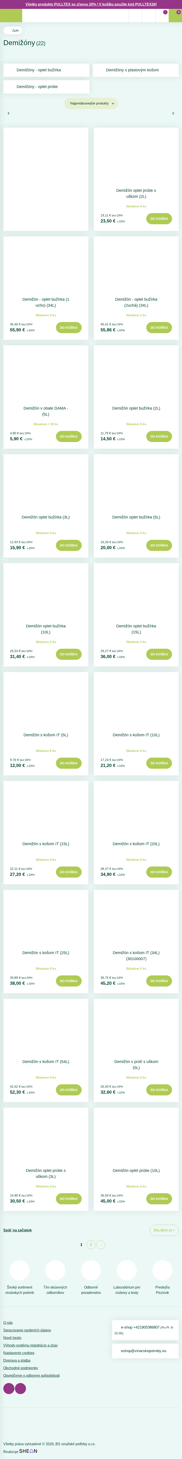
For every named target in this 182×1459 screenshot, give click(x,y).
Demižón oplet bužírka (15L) (136, 629)
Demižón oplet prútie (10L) (136, 1170)
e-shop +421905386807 (144, 1330)
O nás (8, 1323)
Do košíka (159, 218)
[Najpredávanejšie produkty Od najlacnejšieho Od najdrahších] (91, 103)
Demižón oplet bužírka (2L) (136, 408)
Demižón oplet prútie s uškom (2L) (136, 193)
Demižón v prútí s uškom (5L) (136, 1064)
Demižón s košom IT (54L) (45, 1061)
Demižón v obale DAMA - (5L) (46, 411)
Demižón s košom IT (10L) (136, 735)
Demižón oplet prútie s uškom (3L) (46, 1173)
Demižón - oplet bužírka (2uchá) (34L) (136, 302)
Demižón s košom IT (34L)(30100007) (136, 956)
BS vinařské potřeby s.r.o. (75, 1444)
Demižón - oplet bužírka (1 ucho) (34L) (45, 302)
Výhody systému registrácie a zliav (30, 1345)
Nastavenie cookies (18, 1353)
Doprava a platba (16, 1360)
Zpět (15, 30)
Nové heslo (12, 1338)
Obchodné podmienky (20, 1368)
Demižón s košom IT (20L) (136, 844)
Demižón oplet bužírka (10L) (46, 629)
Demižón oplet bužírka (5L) (136, 517)
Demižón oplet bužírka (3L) (46, 517)
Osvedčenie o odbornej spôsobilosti (31, 1375)
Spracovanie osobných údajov (27, 1330)
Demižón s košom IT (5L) (46, 735)
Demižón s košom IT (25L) (45, 953)
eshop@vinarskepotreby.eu (143, 1351)
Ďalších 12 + (164, 1230)
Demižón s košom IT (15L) (45, 844)
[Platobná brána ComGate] (14, 1425)
